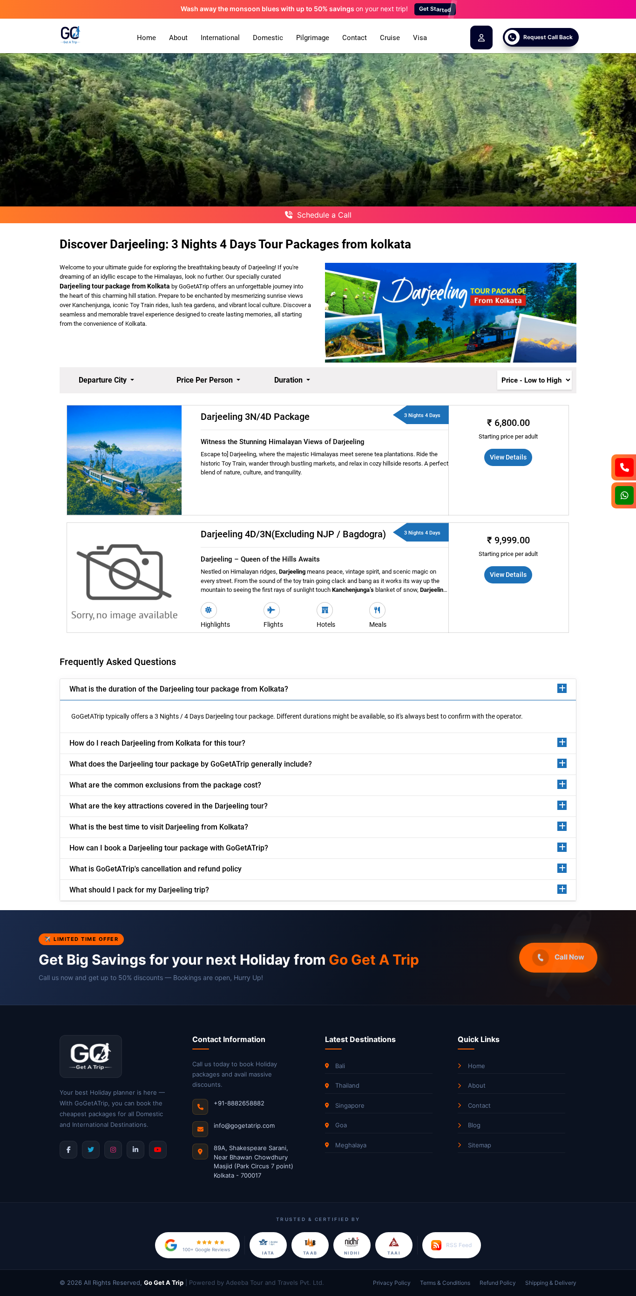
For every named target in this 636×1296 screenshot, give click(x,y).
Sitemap (479, 1145)
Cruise (390, 38)
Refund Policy (498, 1282)
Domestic (268, 38)
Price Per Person (205, 380)
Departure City (104, 380)
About (178, 38)
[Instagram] (113, 1150)
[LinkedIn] (135, 1150)
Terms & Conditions (445, 1282)
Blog (474, 1125)
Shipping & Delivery (550, 1282)
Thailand (347, 1085)
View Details (508, 457)
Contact (354, 38)
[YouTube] (158, 1150)
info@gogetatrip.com (244, 1125)
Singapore (350, 1105)
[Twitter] (91, 1150)
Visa (420, 38)
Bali (340, 1066)
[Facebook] (68, 1150)
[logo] (70, 35)
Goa (341, 1125)
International (220, 38)
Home (146, 38)
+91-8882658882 (239, 1103)
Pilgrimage (312, 38)
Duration (289, 380)
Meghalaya (350, 1145)
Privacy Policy (392, 1282)
